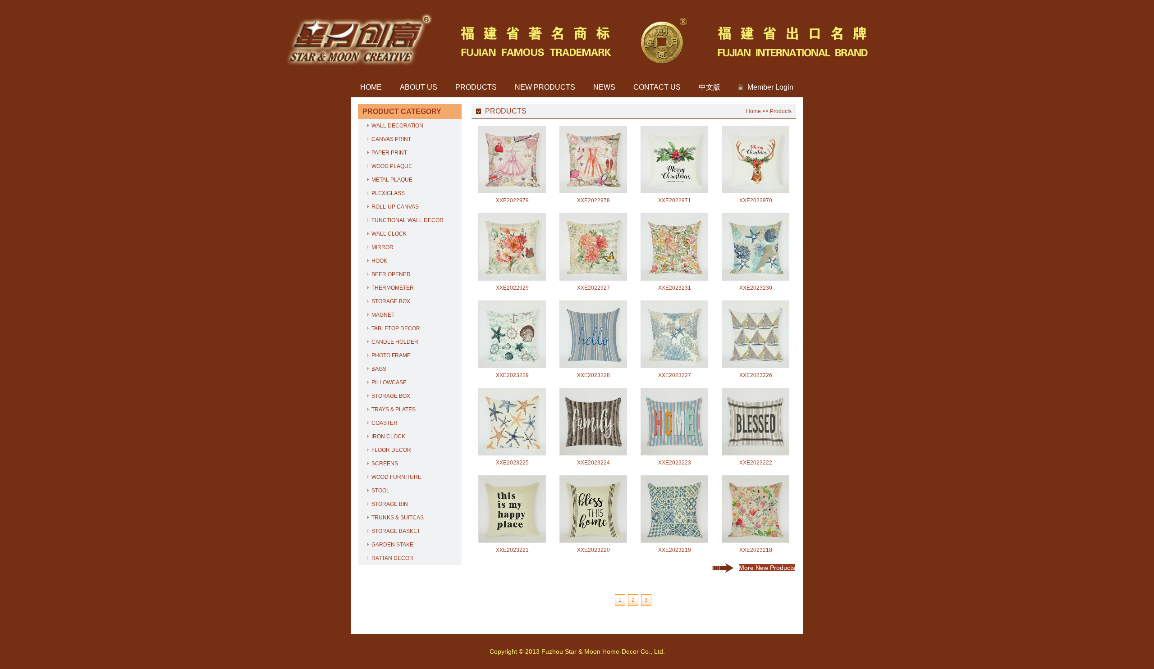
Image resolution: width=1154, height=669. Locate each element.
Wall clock (389, 234)
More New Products (767, 567)
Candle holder (394, 342)
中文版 (709, 87)
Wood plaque (391, 166)
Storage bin (389, 504)
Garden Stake (392, 545)
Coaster (384, 423)
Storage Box (390, 301)
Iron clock (388, 436)
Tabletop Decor (395, 328)
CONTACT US (657, 87)
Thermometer (392, 288)
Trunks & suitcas (397, 517)
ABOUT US (418, 87)
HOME (371, 87)
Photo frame (391, 355)
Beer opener (391, 274)
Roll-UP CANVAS (395, 207)
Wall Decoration (397, 126)
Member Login (770, 87)
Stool (380, 490)
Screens (384, 463)
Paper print (389, 153)
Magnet (382, 315)
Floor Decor (391, 450)
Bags (378, 369)
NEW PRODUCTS (545, 87)
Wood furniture (396, 477)
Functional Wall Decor (407, 220)
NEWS (604, 87)
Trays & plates (393, 409)
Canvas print (391, 139)
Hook (379, 261)
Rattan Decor (392, 558)
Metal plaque (391, 180)
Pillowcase (389, 382)
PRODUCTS (476, 87)
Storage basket (395, 531)
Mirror (382, 247)
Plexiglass (388, 193)
